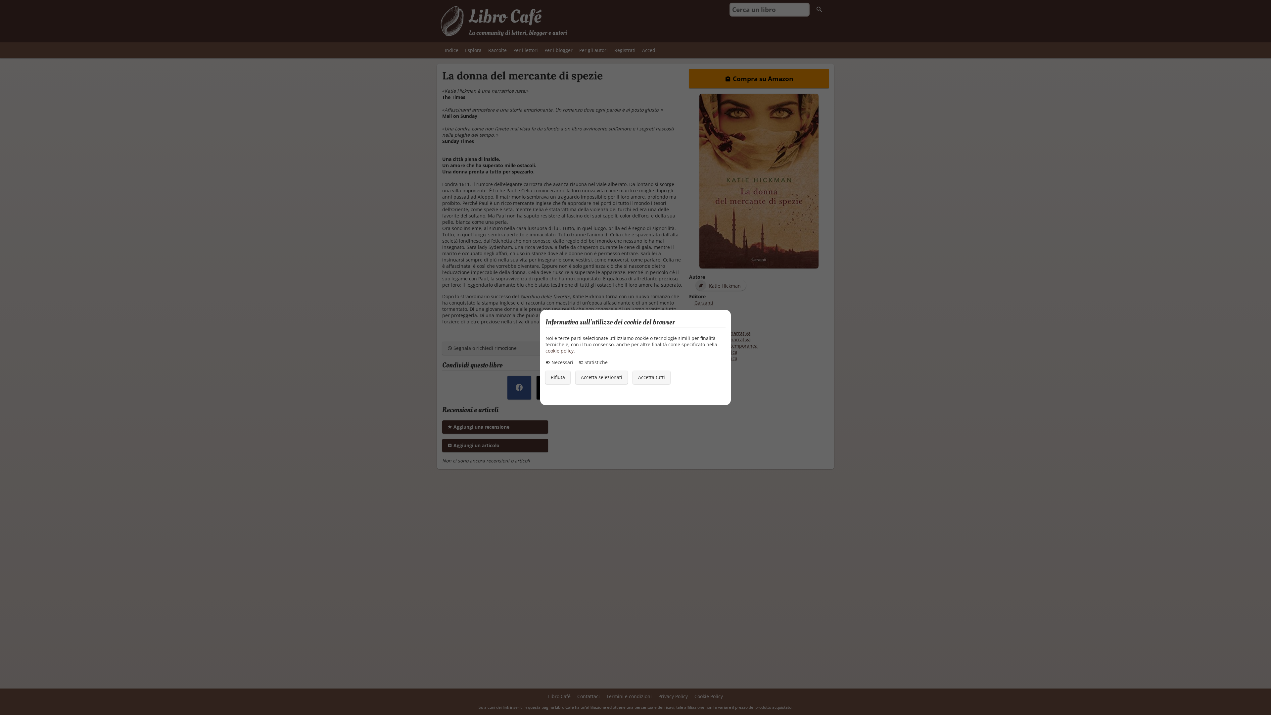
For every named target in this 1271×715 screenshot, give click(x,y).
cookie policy (559, 351)
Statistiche (595, 362)
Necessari (561, 362)
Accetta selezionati (601, 377)
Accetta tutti (651, 377)
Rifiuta (558, 377)
